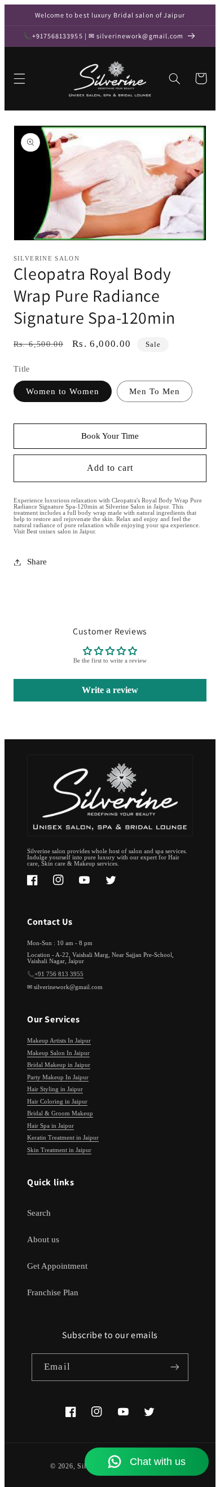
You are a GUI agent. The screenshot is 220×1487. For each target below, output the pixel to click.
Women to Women (63, 391)
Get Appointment (57, 1265)
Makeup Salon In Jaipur (58, 1053)
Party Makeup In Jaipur (58, 1077)
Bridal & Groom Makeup (60, 1113)
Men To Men (155, 391)
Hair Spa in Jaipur (50, 1126)
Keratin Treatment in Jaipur (63, 1138)
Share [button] (37, 561)
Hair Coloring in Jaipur (57, 1101)
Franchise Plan (52, 1292)
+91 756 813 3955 (58, 974)
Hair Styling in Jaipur (55, 1089)
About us (43, 1239)
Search (39, 1212)
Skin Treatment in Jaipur (59, 1150)
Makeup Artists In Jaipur (59, 1041)
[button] (19, 78)
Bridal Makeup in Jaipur (58, 1065)
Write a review (110, 690)
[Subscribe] (174, 1367)
